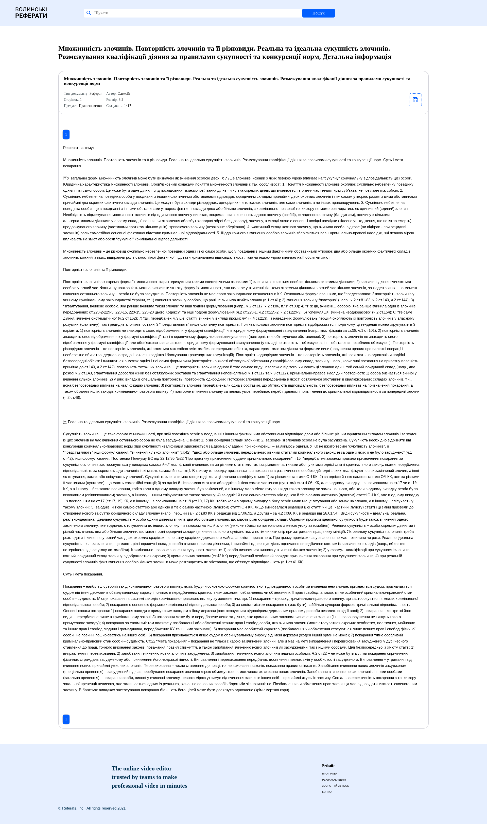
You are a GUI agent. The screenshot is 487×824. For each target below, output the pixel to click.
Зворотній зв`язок (335, 785)
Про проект (330, 773)
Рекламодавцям (334, 779)
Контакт (328, 791)
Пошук (318, 13)
